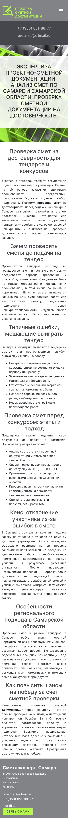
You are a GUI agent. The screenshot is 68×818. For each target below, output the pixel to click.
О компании (10, 778)
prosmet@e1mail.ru (17, 794)
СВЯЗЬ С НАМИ (18, 811)
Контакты (8, 786)
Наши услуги (10, 782)
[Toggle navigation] (61, 10)
